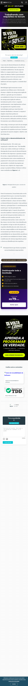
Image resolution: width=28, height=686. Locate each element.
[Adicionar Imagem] (7, 439)
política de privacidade (14, 681)
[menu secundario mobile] (1, 2)
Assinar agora (14, 304)
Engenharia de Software (10, 60)
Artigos (4, 60)
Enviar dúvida (8, 442)
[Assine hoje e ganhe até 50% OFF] (14, 39)
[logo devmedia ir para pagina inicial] (7, 2)
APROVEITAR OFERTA (14, 9)
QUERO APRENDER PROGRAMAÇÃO (14, 355)
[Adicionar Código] (4, 439)
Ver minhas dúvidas (14, 423)
